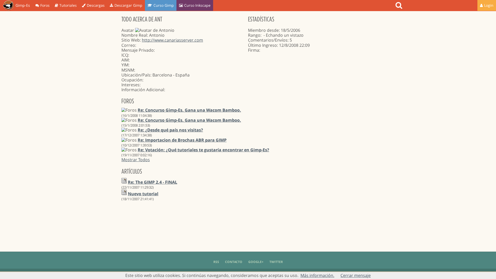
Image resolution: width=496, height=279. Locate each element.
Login (488, 5)
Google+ (256, 262)
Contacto (233, 262)
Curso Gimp (163, 5)
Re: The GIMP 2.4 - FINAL (152, 182)
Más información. (317, 275)
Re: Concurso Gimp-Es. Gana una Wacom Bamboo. (189, 110)
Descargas (96, 5)
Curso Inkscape (197, 5)
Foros (45, 5)
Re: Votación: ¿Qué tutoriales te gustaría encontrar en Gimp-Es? (203, 150)
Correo (128, 45)
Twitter (276, 262)
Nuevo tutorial (143, 194)
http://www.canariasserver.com (172, 40)
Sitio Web (130, 40)
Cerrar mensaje (355, 275)
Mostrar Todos (135, 159)
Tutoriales (68, 5)
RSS (216, 262)
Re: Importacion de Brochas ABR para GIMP (182, 140)
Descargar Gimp (128, 5)
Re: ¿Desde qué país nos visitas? (170, 130)
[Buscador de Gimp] (399, 5)
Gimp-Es (23, 5)
